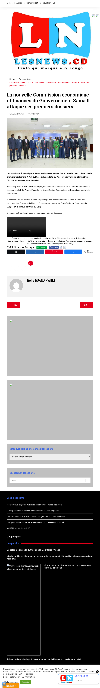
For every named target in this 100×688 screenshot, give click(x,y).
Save (30, 263)
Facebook (60, 4)
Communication (33, 3)
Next (85, 305)
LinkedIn (69, 4)
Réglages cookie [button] (11, 682)
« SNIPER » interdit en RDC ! (19, 528)
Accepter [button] (25, 682)
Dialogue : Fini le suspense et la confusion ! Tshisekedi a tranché (35, 522)
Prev (15, 305)
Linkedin (23, 268)
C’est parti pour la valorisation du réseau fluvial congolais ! (33, 510)
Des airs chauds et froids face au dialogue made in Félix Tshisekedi (36, 516)
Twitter (65, 4)
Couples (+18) (48, 3)
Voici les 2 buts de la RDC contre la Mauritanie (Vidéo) (33, 550)
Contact (11, 3)
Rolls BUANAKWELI (16, 114)
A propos (20, 3)
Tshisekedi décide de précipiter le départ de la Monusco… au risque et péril (44, 659)
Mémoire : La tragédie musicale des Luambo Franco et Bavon (34, 504)
